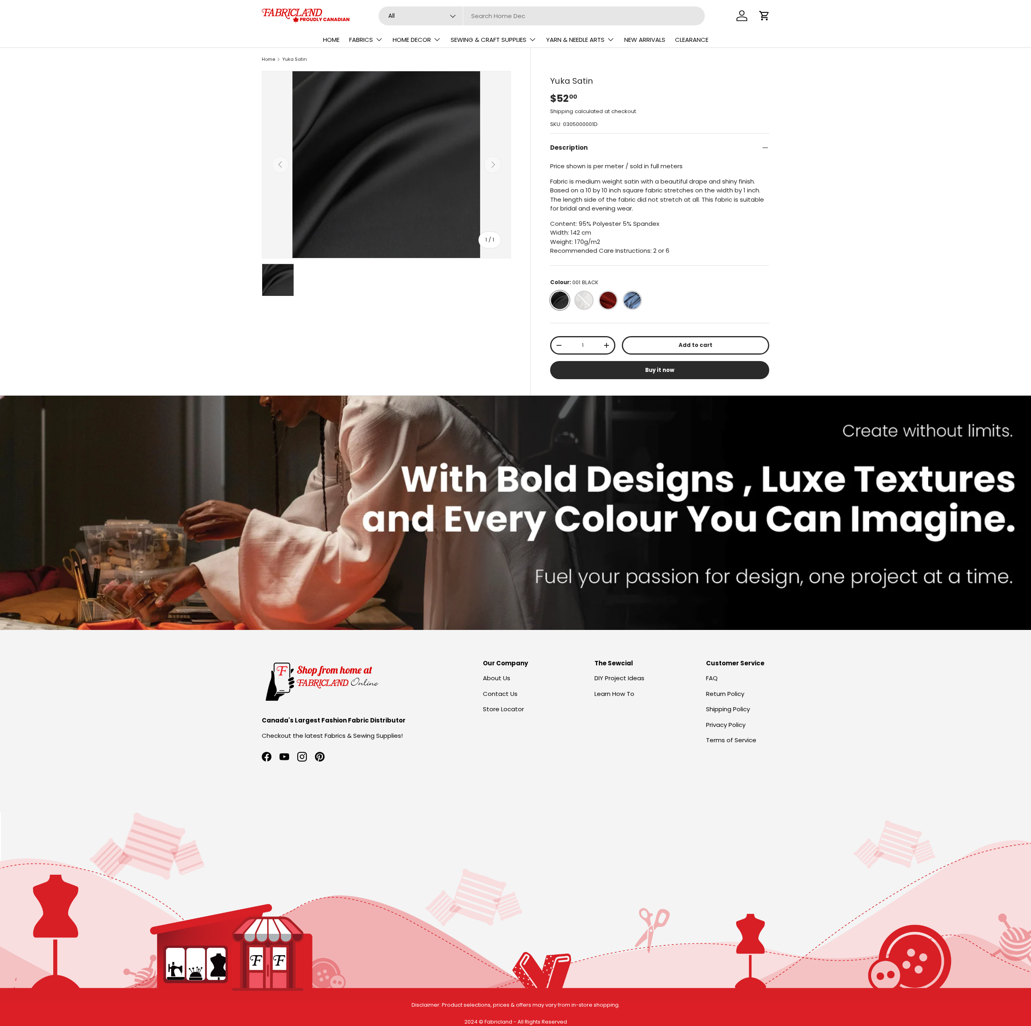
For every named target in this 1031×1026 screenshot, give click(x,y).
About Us (496, 678)
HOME (331, 39)
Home (268, 59)
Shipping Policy (728, 709)
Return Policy (725, 694)
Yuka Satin (294, 59)
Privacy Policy (725, 724)
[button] (764, 16)
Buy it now (659, 370)
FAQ (712, 678)
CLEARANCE (691, 39)
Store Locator (503, 709)
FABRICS (361, 39)
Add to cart (695, 345)
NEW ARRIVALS (644, 39)
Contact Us (500, 694)
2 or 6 (661, 250)
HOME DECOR (412, 39)
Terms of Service (731, 740)
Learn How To (614, 694)
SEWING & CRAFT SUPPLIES (488, 39)
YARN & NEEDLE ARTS (575, 39)
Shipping (561, 111)
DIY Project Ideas (619, 678)
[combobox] (542, 15)
